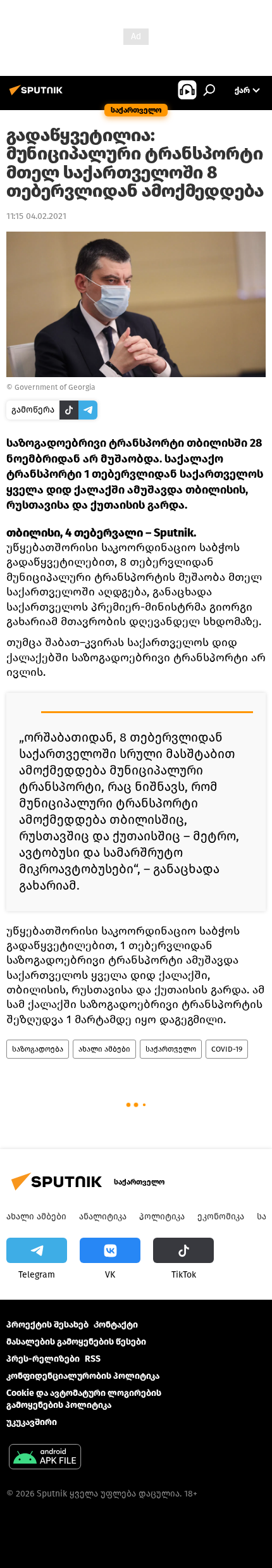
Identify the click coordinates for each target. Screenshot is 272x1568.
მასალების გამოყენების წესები (76, 1341)
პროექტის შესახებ (47, 1324)
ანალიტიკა (103, 1216)
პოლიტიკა (162, 1216)
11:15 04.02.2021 (36, 216)
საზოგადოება (37, 1049)
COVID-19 (226, 1049)
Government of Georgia (55, 387)
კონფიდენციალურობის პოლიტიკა (82, 1376)
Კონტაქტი (116, 1324)
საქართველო (170, 1049)
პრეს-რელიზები (43, 1358)
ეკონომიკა (220, 1216)
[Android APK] (45, 1458)
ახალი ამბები (104, 1049)
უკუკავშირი (31, 1422)
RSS (93, 1358)
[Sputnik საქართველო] (38, 95)
